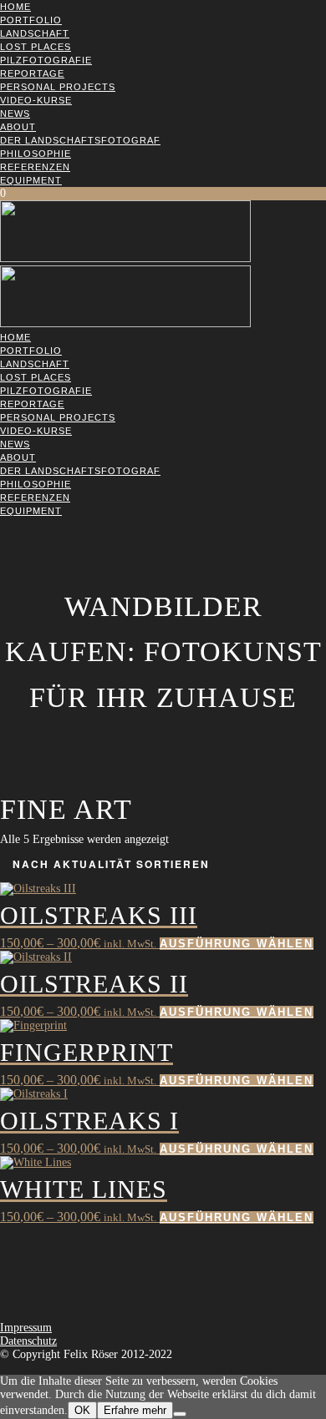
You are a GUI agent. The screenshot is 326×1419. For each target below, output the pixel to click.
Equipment (31, 180)
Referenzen (35, 167)
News (15, 114)
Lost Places (35, 47)
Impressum (26, 1327)
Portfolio (31, 20)
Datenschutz (28, 1341)
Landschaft (34, 33)
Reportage (32, 73)
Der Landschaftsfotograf (80, 140)
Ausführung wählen (236, 943)
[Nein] (179, 1413)
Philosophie (35, 154)
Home (15, 7)
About (18, 127)
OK (82, 1410)
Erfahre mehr (135, 1410)
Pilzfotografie (46, 60)
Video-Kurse (36, 100)
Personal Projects (57, 87)
